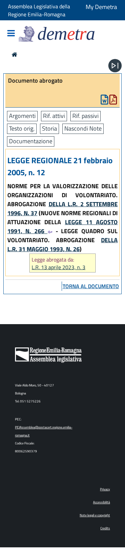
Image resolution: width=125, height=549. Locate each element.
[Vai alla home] (14, 54)
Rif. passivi (85, 115)
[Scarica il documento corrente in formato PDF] (113, 101)
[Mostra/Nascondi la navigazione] (11, 34)
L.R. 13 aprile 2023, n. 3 (58, 267)
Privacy (105, 489)
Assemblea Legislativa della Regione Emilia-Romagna (39, 10)
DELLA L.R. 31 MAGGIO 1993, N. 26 (62, 245)
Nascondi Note (83, 128)
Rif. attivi (54, 115)
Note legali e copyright (95, 515)
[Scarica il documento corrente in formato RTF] (104, 101)
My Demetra (101, 6)
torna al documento (91, 286)
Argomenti (22, 115)
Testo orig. (22, 128)
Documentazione (30, 141)
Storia (49, 128)
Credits (105, 528)
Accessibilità (101, 502)
